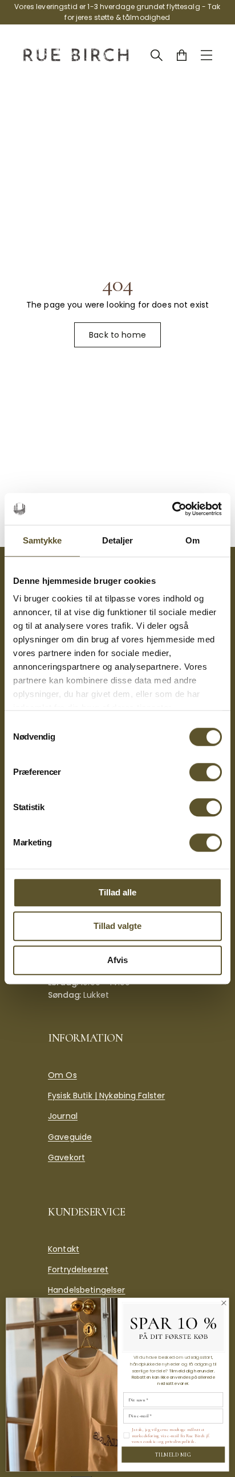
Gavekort (66, 1157)
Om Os (62, 1075)
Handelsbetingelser (86, 1290)
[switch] (205, 772)
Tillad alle (117, 892)
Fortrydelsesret (78, 1269)
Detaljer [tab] (117, 540)
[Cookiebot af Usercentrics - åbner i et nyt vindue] (172, 508)
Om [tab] (192, 540)
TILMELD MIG (173, 1454)
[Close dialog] (223, 1302)
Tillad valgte (117, 926)
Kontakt (63, 1249)
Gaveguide (70, 1137)
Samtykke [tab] (42, 540)
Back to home (117, 335)
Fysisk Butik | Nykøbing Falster (106, 1095)
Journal (63, 1116)
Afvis (117, 960)
